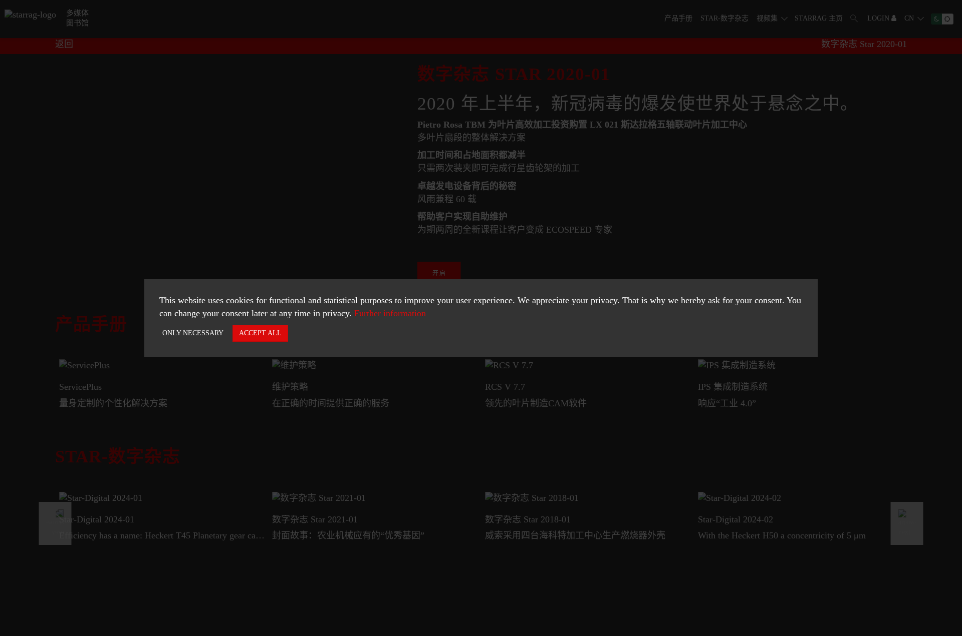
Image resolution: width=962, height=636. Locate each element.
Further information (390, 313)
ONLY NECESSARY (192, 333)
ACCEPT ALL (260, 333)
